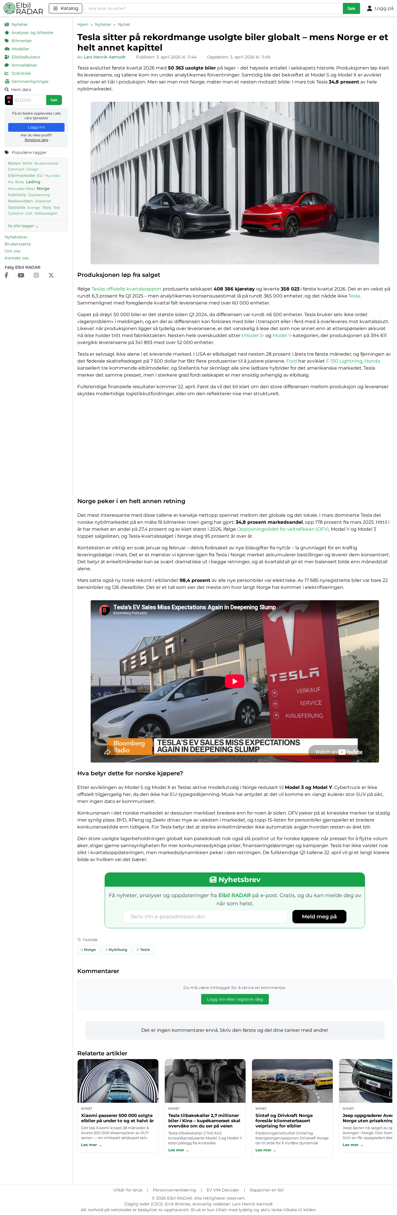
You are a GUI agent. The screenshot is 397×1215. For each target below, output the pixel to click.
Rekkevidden (20, 201)
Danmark (16, 169)
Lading (33, 181)
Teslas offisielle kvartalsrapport (127, 289)
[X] (51, 275)
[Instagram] (36, 275)
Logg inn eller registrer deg (235, 999)
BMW (27, 163)
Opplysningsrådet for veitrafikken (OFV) (283, 529)
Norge (43, 188)
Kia (10, 182)
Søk (351, 8)
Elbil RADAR (179, 1198)
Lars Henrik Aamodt (252, 1204)
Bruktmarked (46, 163)
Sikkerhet (43, 201)
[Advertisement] (234, 449)
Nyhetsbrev (16, 237)
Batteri (14, 163)
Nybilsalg (17, 195)
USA (29, 213)
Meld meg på (319, 916)
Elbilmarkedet (21, 175)
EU (40, 175)
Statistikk (17, 207)
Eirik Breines (177, 1204)
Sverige (33, 207)
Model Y (282, 335)
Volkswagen (46, 213)
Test (56, 207)
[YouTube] (21, 275)
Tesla (46, 207)
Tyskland (15, 213)
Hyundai (52, 176)
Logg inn (36, 127)
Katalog (69, 8)
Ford (291, 361)
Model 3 (253, 335)
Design (32, 170)
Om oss (12, 251)
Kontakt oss (17, 258)
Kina (19, 182)
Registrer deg (36, 140)
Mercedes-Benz (21, 189)
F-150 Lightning (344, 361)
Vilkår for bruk (127, 1190)
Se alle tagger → (23, 225)
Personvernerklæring (174, 1190)
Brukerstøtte (18, 244)
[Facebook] (6, 275)
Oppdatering (39, 195)
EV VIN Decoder (223, 1190)
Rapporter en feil (267, 1190)
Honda (372, 361)
